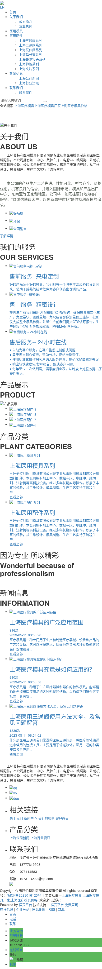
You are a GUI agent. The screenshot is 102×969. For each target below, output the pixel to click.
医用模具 (16, 30)
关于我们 (16, 16)
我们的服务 (46, 818)
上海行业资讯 (29, 82)
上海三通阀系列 (30, 40)
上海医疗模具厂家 (47, 105)
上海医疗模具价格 (74, 105)
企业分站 (22, 909)
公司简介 (25, 21)
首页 (12, 11)
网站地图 (39, 909)
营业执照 (25, 26)
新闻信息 (16, 73)
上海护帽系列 (29, 64)
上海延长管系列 (30, 54)
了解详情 (6, 235)
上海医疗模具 (24, 105)
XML (61, 909)
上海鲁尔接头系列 (32, 59)
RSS (51, 909)
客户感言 (62, 818)
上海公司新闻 (29, 78)
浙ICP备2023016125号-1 (25, 895)
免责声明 (71, 904)
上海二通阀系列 (30, 45)
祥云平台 (25, 904)
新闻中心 (30, 818)
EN (2, 7)
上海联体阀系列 (30, 49)
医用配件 (16, 35)
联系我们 (16, 87)
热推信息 (6, 909)
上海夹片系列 (29, 68)
